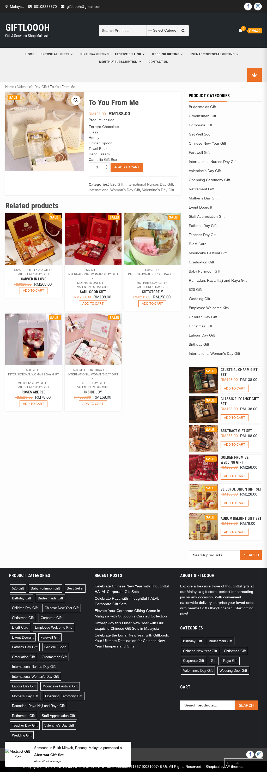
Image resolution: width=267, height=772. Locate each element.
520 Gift (116, 184)
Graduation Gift (201, 262)
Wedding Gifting (165, 54)
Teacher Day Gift (91, 383)
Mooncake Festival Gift (208, 253)
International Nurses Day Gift (149, 184)
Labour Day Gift (202, 335)
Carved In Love (33, 279)
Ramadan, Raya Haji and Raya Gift (218, 280)
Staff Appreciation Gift (206, 216)
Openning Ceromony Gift (209, 180)
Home (9, 87)
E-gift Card (198, 244)
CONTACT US (158, 62)
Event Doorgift (200, 207)
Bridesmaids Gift (202, 107)
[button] (76, 100)
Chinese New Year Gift (207, 143)
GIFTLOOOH (27, 27)
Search (251, 555)
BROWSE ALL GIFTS (54, 54)
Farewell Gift (199, 152)
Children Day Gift (203, 317)
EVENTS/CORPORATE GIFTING (212, 54)
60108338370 (45, 6)
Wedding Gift (199, 299)
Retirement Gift (201, 189)
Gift (213, 661)
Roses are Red (34, 392)
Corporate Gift (200, 125)
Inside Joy (93, 392)
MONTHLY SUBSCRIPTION (118, 62)
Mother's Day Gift (91, 282)
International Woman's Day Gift (114, 190)
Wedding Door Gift (233, 671)
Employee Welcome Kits (209, 308)
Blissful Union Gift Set (241, 489)
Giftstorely (152, 292)
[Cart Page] (240, 30)
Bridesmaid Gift (220, 641)
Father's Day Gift (203, 225)
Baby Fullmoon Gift (204, 271)
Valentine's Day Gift (32, 87)
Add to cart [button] (33, 290)
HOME (29, 54)
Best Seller (75, 588)
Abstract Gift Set (236, 431)
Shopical (212, 766)
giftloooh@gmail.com (84, 6)
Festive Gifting (128, 54)
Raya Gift (230, 661)
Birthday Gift (40, 269)
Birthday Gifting (94, 54)
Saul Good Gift (93, 292)
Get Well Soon (201, 134)
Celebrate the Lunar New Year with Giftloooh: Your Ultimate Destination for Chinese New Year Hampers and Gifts (132, 640)
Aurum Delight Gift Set (241, 518)
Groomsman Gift (202, 116)
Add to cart (128, 167)
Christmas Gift (200, 326)
